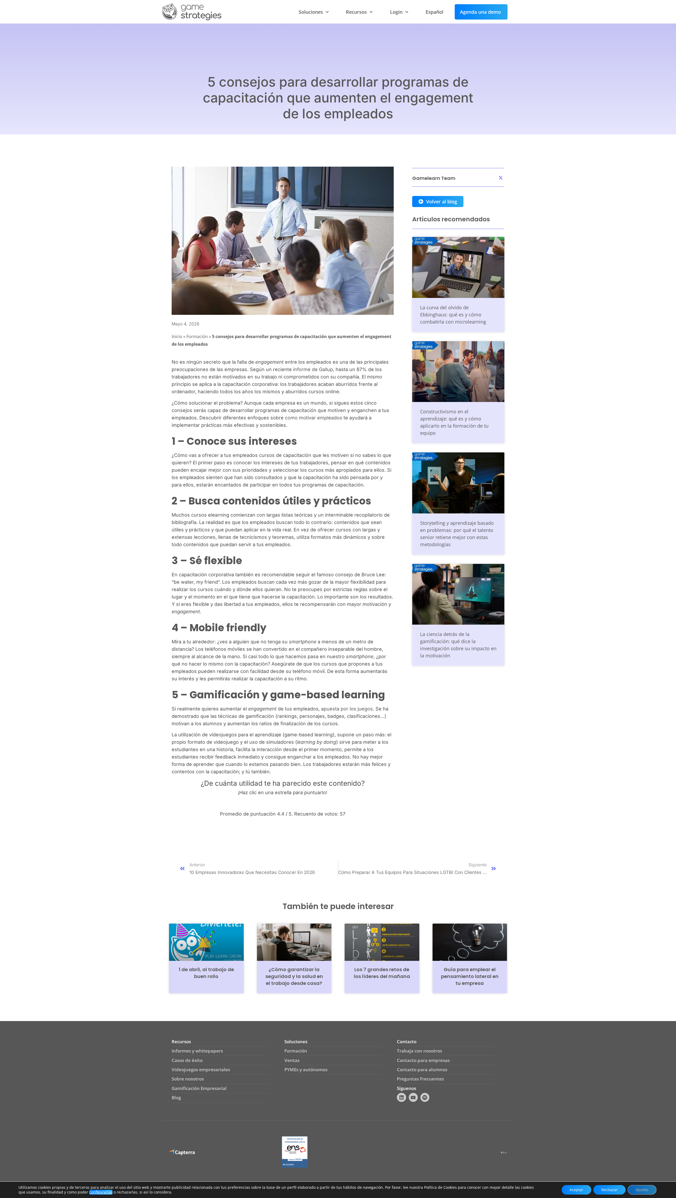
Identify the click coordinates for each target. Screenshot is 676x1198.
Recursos (356, 12)
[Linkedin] (401, 1097)
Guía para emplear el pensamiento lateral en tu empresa (470, 976)
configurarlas (100, 1192)
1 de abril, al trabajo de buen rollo (206, 973)
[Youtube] (413, 1097)
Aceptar (576, 1189)
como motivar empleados (313, 417)
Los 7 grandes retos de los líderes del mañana (382, 973)
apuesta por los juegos (347, 709)
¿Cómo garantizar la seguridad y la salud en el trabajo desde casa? (294, 976)
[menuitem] (434, 12)
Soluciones (311, 12)
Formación (197, 336)
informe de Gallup (313, 369)
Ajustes (642, 1189)
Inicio (177, 336)
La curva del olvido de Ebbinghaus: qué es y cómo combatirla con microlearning (453, 314)
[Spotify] (424, 1097)
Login (396, 12)
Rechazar (609, 1189)
